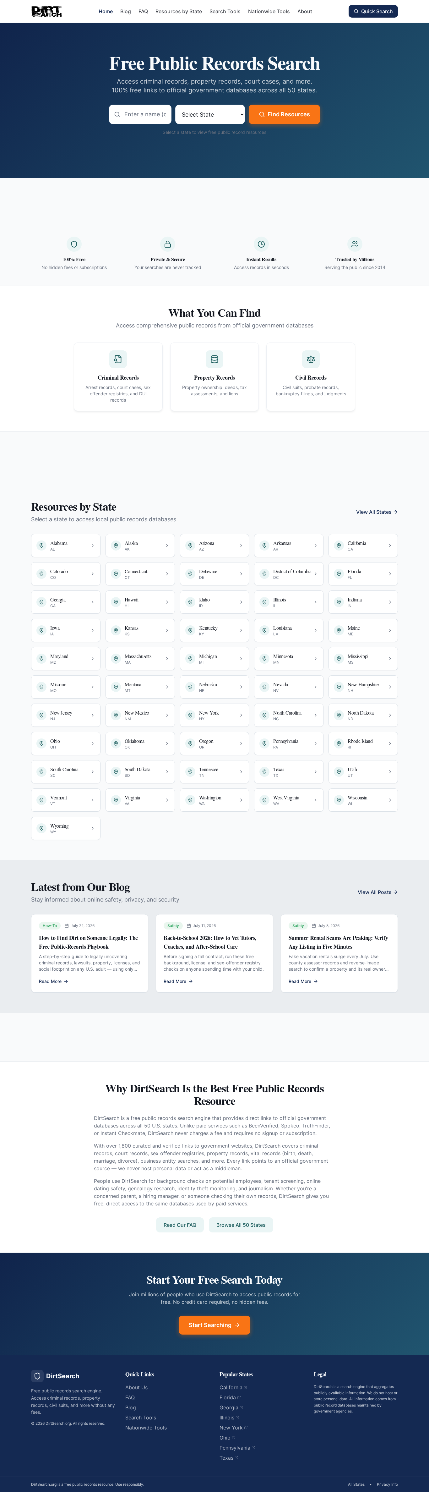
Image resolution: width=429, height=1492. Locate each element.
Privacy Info (387, 1484)
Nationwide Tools (269, 11)
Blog (125, 11)
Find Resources (289, 114)
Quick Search (377, 11)
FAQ (143, 11)
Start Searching (210, 1325)
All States (356, 1484)
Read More (50, 981)
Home (106, 11)
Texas (226, 1458)
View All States (374, 512)
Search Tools (225, 11)
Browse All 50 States (241, 1225)
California (231, 1387)
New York (231, 1427)
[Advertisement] (214, 200)
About (304, 11)
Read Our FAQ (180, 1225)
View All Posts (375, 892)
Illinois (227, 1417)
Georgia (229, 1407)
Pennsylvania (235, 1448)
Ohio (225, 1437)
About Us (136, 1387)
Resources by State (178, 11)
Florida (228, 1397)
